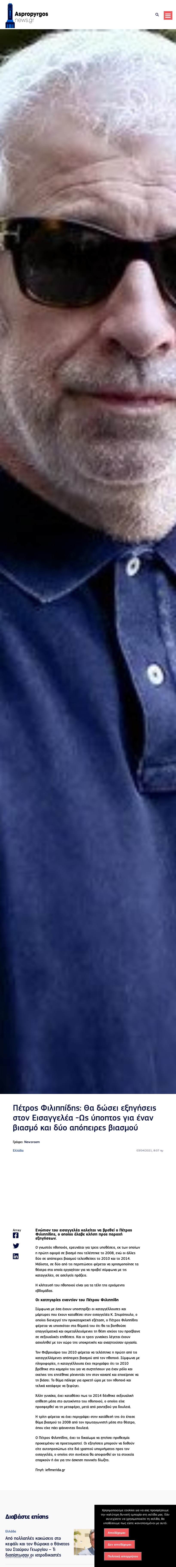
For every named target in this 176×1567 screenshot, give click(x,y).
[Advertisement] (88, 1191)
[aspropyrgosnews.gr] (26, 27)
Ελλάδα (18, 1151)
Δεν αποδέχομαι (119, 1544)
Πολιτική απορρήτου (123, 1556)
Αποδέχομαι (116, 1532)
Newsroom (32, 1142)
